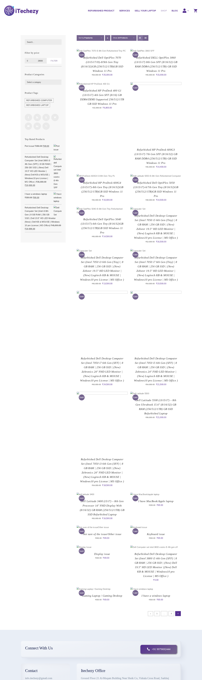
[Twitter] (46, 117)
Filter (54, 61)
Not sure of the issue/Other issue (102, 534)
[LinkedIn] (37, 126)
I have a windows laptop (156, 595)
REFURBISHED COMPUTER (39, 100)
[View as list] (145, 38)
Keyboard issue (156, 534)
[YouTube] (28, 126)
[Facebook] (28, 117)
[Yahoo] (46, 126)
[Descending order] (107, 38)
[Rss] (37, 117)
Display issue (102, 553)
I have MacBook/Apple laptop (156, 501)
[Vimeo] (55, 117)
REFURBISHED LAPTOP (37, 105)
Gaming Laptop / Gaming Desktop (102, 595)
